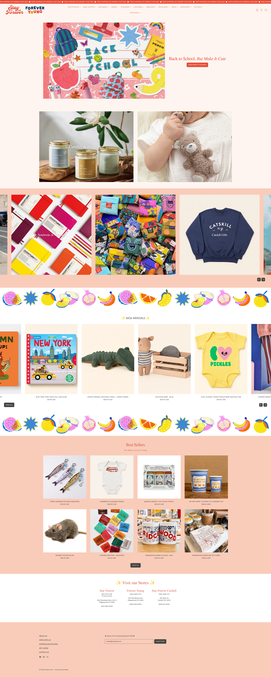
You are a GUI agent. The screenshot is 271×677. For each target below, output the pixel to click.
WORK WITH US (45, 640)
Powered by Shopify (61, 670)
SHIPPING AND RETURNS (48, 644)
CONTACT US (44, 652)
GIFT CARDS (43, 648)
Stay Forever (49, 670)
